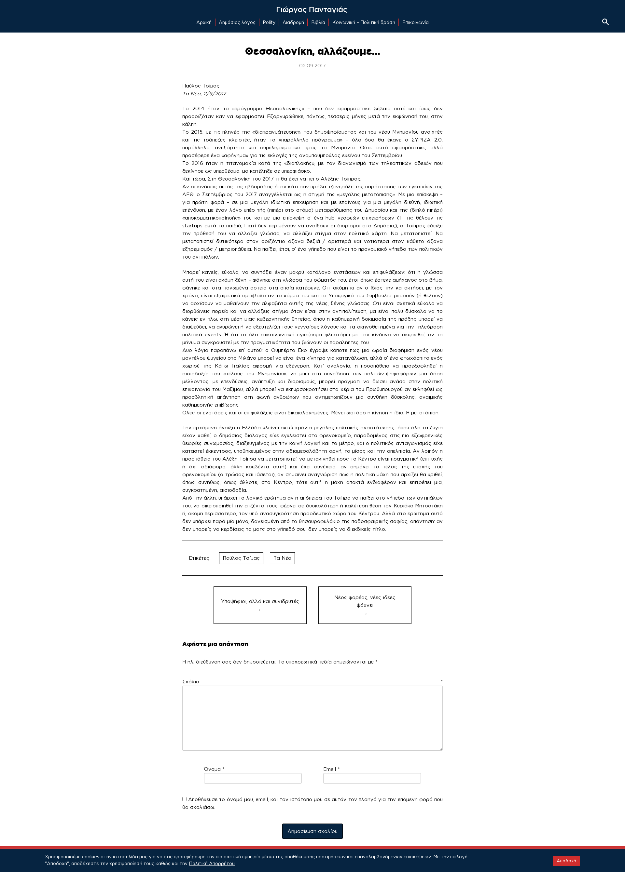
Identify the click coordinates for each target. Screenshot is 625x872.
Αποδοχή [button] (566, 860)
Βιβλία (318, 22)
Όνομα (214, 769)
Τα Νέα (282, 558)
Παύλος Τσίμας (241, 558)
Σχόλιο (312, 681)
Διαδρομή (293, 22)
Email (331, 769)
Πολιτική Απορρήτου (212, 863)
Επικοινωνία (415, 22)
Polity (269, 22)
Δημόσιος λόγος (237, 22)
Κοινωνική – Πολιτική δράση (363, 22)
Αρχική (204, 22)
